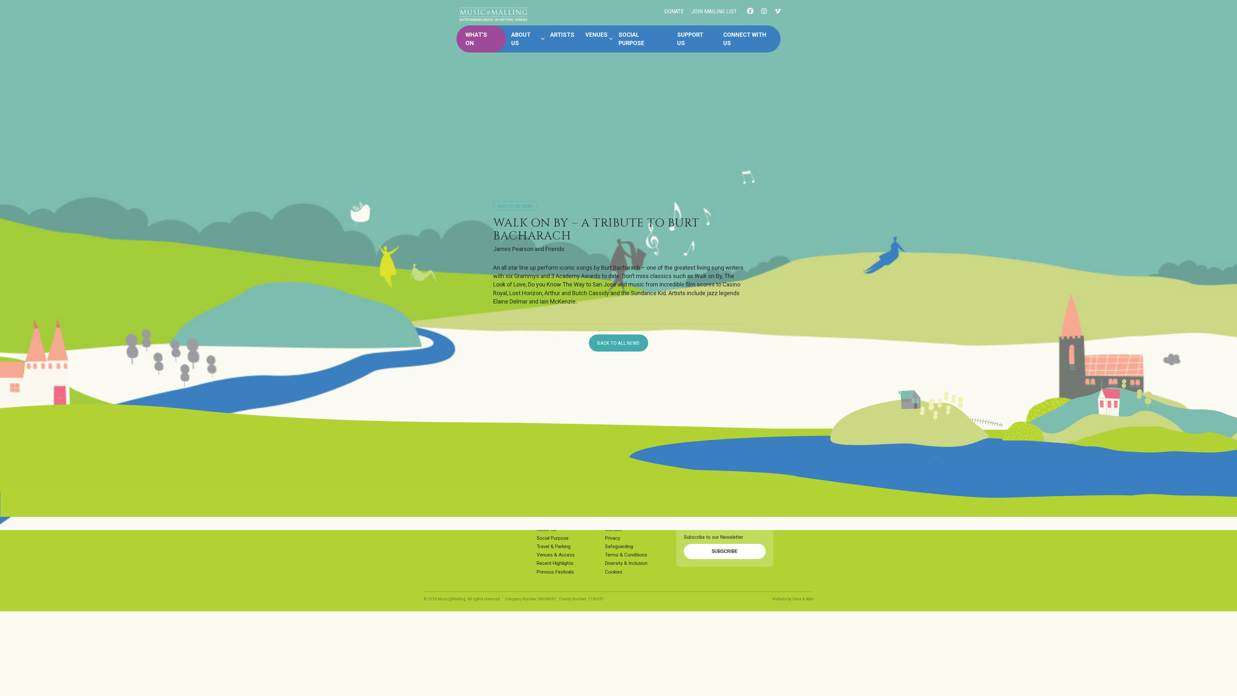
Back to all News (515, 206)
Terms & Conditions (626, 555)
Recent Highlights (555, 563)
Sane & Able (802, 599)
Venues (596, 34)
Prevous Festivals (555, 572)
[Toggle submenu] (543, 39)
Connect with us (744, 38)
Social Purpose (631, 38)
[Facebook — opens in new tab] (750, 12)
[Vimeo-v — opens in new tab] (778, 12)
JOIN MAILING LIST (714, 11)
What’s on (476, 38)
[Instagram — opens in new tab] (764, 12)
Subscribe (725, 551)
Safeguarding (619, 546)
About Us (521, 38)
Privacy (612, 538)
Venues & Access (556, 555)
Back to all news (618, 343)
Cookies (613, 572)
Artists (562, 34)
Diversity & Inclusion (626, 563)
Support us (690, 38)
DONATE (674, 11)
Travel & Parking (554, 546)
